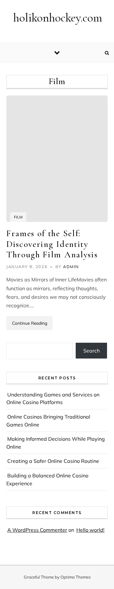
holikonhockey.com (57, 17)
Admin (71, 266)
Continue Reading (29, 323)
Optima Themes (75, 577)
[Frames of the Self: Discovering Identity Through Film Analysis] (57, 158)
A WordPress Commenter (37, 530)
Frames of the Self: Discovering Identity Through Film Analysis (52, 244)
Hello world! (90, 530)
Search (91, 350)
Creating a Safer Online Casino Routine (53, 461)
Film (18, 217)
